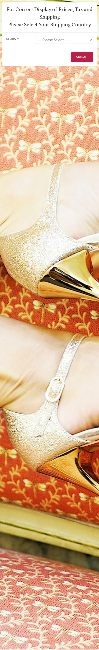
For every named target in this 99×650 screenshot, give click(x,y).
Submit (82, 57)
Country (11, 39)
